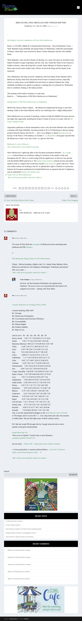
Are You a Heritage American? (13, 525)
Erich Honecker (50, 164)
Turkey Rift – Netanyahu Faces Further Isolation (42, 444)
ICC (37, 416)
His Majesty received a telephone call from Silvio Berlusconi (29, 40)
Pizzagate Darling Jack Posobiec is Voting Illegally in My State (21, 533)
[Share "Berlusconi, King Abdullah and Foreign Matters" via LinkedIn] (35, 188)
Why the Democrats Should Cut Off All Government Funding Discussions (23, 529)
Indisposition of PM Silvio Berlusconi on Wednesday (27, 102)
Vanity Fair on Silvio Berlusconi (19, 175)
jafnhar (9, 571)
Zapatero (29, 247)
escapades (36, 244)
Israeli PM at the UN (19, 433)
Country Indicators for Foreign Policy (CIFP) (29, 305)
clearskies (10, 564)
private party (64, 133)
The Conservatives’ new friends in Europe (23, 147)
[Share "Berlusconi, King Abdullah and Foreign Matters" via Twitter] (23, 188)
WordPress (26, 618)
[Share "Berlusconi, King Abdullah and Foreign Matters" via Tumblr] (29, 188)
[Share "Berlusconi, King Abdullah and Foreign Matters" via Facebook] (19, 188)
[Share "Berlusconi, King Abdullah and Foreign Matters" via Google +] (26, 188)
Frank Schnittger (24, 279)
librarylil (10, 557)
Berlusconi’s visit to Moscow (18, 144)
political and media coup (30, 172)
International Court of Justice (56, 413)
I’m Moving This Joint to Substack (14, 521)
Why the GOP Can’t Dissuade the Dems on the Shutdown (20, 536)
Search (6, 471)
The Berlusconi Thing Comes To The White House (31, 259)
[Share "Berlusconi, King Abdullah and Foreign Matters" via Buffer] (39, 188)
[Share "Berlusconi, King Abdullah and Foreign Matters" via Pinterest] (32, 188)
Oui (33, 26)
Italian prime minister (45, 161)
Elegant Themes (13, 618)
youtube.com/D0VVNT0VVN (23, 438)
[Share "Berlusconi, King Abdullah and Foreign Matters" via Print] (48, 188)
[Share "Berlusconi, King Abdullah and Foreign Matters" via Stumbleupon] (42, 188)
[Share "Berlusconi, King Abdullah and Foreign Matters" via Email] (45, 188)
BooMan (10, 550)
